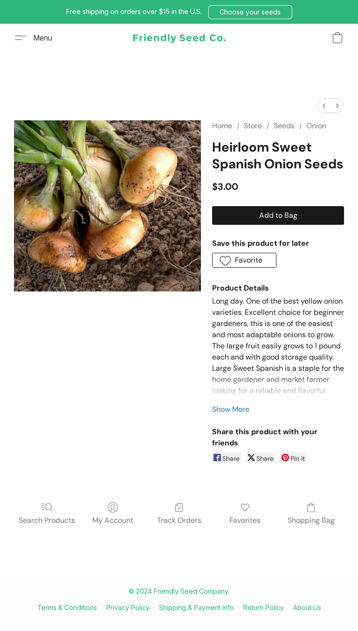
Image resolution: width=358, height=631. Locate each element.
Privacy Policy (128, 607)
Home (222, 126)
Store (253, 126)
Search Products (47, 520)
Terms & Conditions (67, 607)
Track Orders (179, 520)
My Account (112, 520)
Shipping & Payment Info (196, 607)
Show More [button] (230, 409)
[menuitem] (323, 105)
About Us (307, 607)
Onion (316, 126)
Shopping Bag (311, 520)
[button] (250, 12)
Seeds (284, 126)
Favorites (245, 520)
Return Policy (263, 607)
